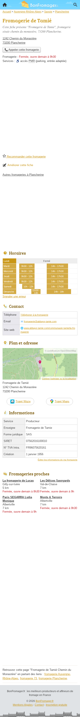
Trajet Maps (62, 401)
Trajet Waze (23, 401)
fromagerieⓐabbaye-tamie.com (40, 321)
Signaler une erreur (14, 296)
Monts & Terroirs (51, 497)
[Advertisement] (40, 110)
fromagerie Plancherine (53, 678)
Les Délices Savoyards (55, 480)
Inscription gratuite (56, 704)
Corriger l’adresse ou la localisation (59, 378)
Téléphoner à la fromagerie (34, 315)
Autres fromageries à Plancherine (23, 174)
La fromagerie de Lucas (18, 480)
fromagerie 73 (28, 678)
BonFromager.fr (45, 701)
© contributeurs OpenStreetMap (60, 351)
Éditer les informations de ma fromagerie (57, 460)
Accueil (4, 4)
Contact (39, 704)
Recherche (75, 4)
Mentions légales (23, 704)
